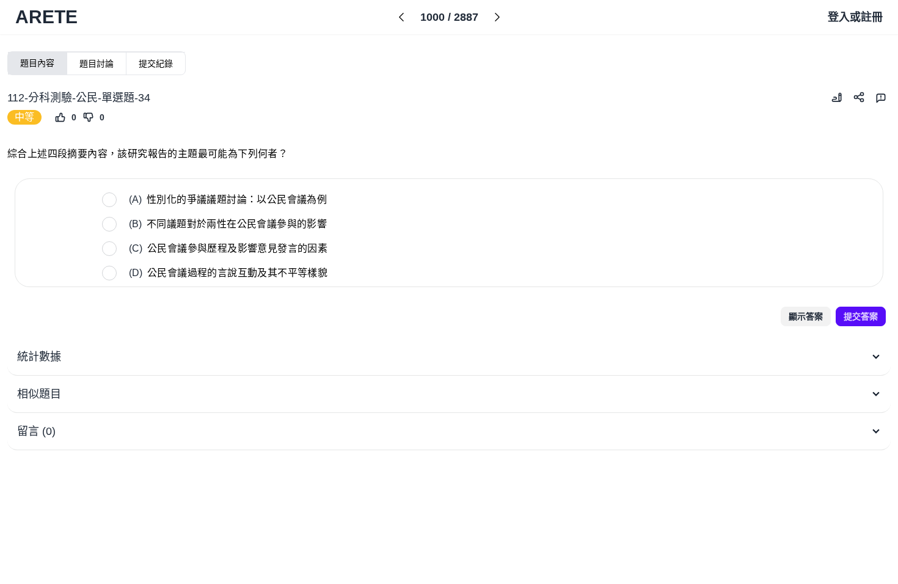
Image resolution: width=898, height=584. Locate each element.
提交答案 (861, 316)
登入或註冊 (855, 17)
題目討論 (96, 63)
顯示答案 (806, 316)
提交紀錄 (156, 63)
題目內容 (37, 63)
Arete (46, 17)
